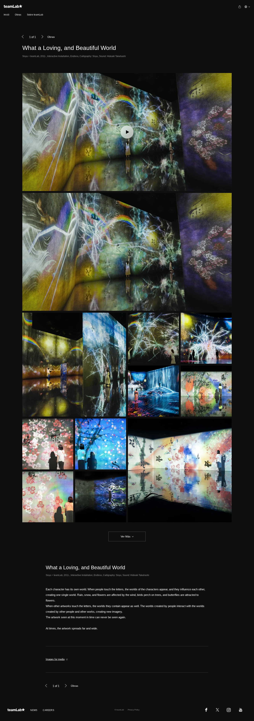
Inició (6, 14)
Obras (18, 14)
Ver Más (125, 536)
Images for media (55, 659)
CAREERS (48, 710)
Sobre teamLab (35, 14)
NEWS (33, 710)
